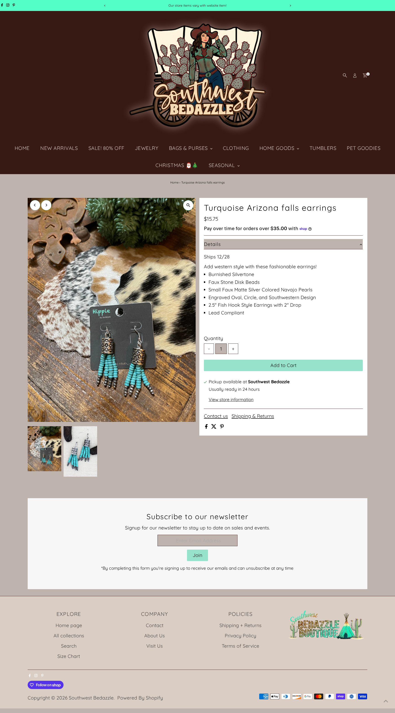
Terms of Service (240, 646)
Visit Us (154, 646)
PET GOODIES (363, 148)
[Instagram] (8, 5)
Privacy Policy (240, 636)
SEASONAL (222, 165)
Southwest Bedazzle (91, 698)
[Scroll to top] (385, 700)
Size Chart (68, 656)
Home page (69, 625)
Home (174, 182)
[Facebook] (2, 5)
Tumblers (323, 148)
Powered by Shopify (140, 698)
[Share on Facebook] (207, 427)
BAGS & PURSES (189, 148)
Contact (154, 625)
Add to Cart (283, 365)
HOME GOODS (277, 148)
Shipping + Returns (240, 625)
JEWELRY (146, 148)
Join (197, 555)
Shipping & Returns (253, 416)
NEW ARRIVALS (59, 148)
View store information (231, 399)
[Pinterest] (13, 5)
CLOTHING (236, 148)
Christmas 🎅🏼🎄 (176, 165)
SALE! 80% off (106, 148)
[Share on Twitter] (214, 427)
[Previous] (105, 5)
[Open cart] (365, 75)
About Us (154, 636)
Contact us (216, 416)
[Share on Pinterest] (222, 427)
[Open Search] (345, 75)
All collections (68, 636)
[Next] (290, 5)
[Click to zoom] (188, 205)
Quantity (213, 338)
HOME (22, 148)
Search (69, 646)
